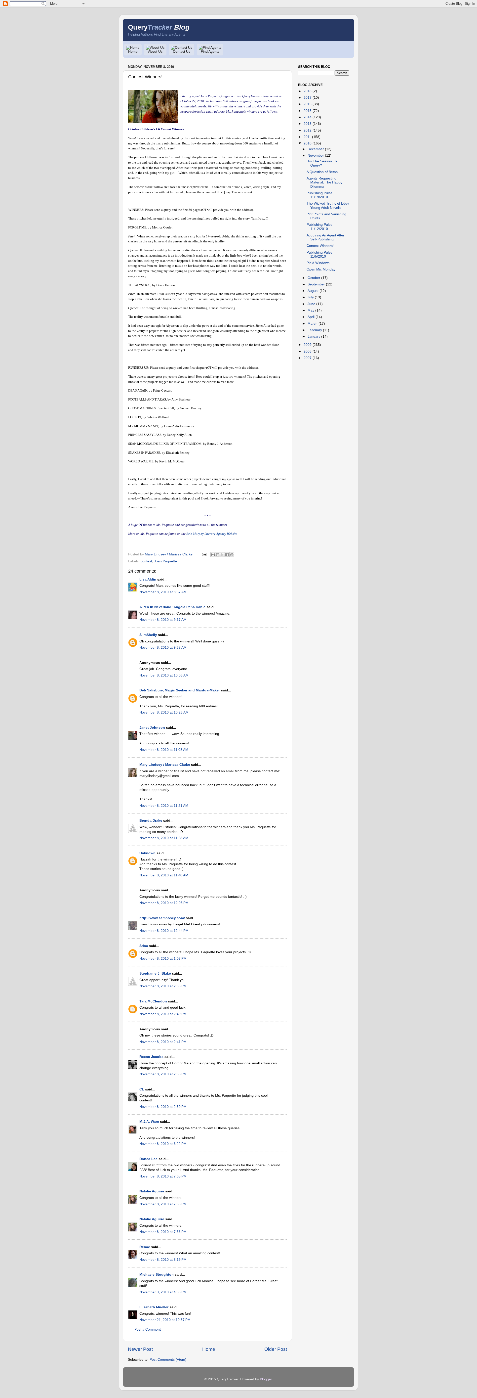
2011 (307, 137)
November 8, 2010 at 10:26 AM (164, 712)
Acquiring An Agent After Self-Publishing (325, 237)
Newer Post (140, 1349)
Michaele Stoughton (156, 1274)
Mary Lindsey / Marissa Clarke (164, 765)
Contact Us (181, 51)
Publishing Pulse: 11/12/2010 (320, 226)
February (315, 330)
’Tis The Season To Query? (322, 163)
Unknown (147, 853)
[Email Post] (203, 554)
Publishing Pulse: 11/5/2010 (320, 254)
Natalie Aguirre (151, 1191)
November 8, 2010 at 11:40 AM (163, 875)
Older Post (275, 1349)
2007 (308, 358)
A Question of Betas (322, 172)
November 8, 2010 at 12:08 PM (164, 903)
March (313, 323)
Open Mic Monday (321, 269)
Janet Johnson (152, 727)
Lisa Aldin (147, 579)
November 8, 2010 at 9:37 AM (163, 647)
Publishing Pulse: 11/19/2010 (320, 195)
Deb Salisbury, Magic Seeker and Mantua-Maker (179, 690)
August (313, 291)
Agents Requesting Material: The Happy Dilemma (324, 182)
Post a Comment (147, 1329)
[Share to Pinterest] (231, 554)
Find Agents (210, 51)
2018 (308, 91)
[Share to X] (222, 554)
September (316, 284)
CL (141, 1089)
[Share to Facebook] (227, 554)
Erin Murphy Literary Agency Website (211, 534)
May (311, 310)
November (316, 155)
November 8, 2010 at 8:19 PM (163, 1260)
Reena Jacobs (151, 1057)
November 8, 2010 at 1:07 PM (163, 958)
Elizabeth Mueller (153, 1307)
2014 (308, 117)
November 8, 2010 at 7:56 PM (163, 1204)
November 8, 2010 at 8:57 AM (163, 592)
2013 (308, 124)
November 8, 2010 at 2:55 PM (163, 1074)
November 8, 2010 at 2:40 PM (163, 1014)
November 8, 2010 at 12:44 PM (164, 931)
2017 (308, 97)
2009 (308, 345)
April (311, 317)
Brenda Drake (150, 820)
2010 (308, 143)
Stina (143, 946)
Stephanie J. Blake (155, 973)
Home (133, 51)
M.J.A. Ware (149, 1122)
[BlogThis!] (217, 554)
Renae (144, 1247)
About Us (155, 51)
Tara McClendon (153, 1001)
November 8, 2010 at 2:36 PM (163, 986)
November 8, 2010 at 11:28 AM (163, 838)
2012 (308, 130)
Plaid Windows (318, 263)
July (311, 297)
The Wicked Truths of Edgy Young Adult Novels (328, 205)
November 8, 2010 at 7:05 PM (163, 1176)
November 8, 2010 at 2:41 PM (163, 1042)
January (314, 336)
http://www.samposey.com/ (162, 918)
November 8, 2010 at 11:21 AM (163, 806)
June (311, 304)
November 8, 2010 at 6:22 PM (163, 1144)
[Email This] (212, 554)
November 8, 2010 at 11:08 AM (163, 750)
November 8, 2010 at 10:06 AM (164, 675)
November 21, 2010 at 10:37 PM (165, 1320)
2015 (308, 111)
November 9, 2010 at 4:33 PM (163, 1292)
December (316, 149)
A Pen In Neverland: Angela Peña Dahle (172, 607)
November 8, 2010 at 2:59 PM (163, 1107)
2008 (308, 351)
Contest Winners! (320, 246)
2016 (308, 104)
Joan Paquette (165, 561)
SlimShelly (148, 635)
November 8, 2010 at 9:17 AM (163, 620)
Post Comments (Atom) (168, 1359)
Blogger (266, 1379)
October (314, 278)
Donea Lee (148, 1159)
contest (146, 561)
